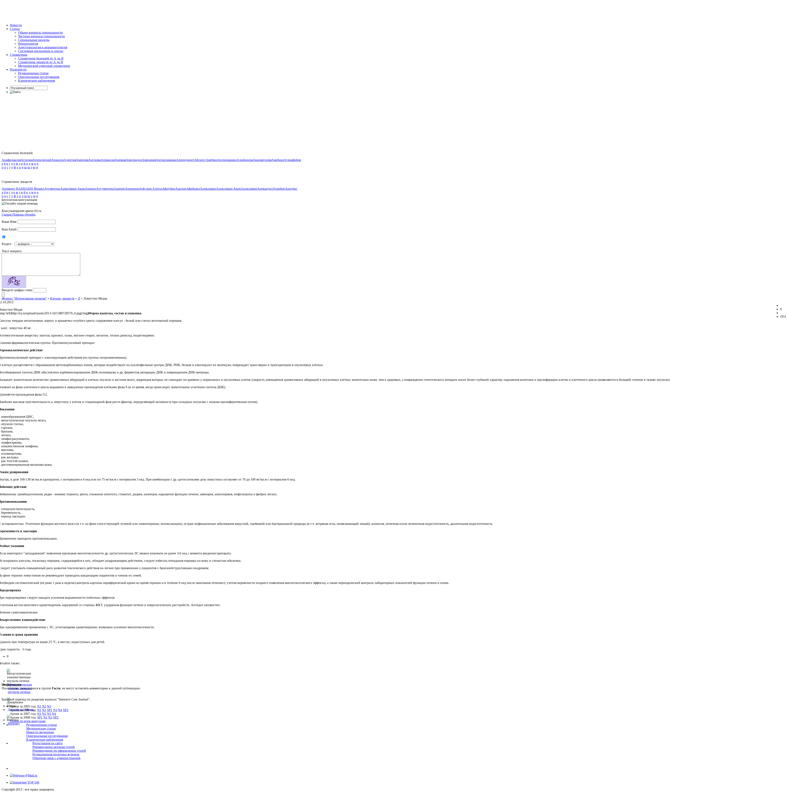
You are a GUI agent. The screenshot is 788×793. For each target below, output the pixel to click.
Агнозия (27, 160)
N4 (60, 710)
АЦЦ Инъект (35, 188)
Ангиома (94, 160)
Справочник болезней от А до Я (40, 58)
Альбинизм (245, 160)
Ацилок (180, 188)
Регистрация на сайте (47, 743)
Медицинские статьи (41, 728)
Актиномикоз (227, 160)
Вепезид (13, 723)
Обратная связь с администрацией (56, 758)
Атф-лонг (145, 188)
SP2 (65, 710)
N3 (49, 706)
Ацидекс (291, 188)
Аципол (90, 188)
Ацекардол (265, 188)
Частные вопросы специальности (41, 36)
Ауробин (279, 188)
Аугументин (105, 188)
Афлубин (168, 188)
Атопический (42, 160)
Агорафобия (292, 160)
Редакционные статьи (33, 73)
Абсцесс (200, 160)
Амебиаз (212, 160)
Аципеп (119, 188)
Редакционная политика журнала (55, 754)
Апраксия (108, 160)
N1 (39, 706)
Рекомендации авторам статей (53, 747)
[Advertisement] (76, 11)
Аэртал (157, 188)
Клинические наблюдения (36, 80)
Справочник (18, 54)
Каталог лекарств (62, 298)
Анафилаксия (11, 160)
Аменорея (149, 160)
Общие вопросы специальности (40, 32)
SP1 (49, 710)
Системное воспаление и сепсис (40, 51)
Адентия (70, 160)
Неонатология (28, 43)
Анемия (120, 160)
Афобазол (193, 188)
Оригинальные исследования (38, 77)
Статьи (15, 29)
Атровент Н (10, 188)
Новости (16, 25)
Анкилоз (58, 160)
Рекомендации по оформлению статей (59, 750)
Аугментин (52, 188)
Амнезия (82, 160)
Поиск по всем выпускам (27, 721)
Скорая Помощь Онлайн (18, 214)
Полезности (18, 69)
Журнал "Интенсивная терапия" (24, 298)
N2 (44, 706)
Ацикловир (208, 188)
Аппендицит (185, 160)
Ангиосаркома (166, 160)
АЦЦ (22, 188)
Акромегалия (262, 160)
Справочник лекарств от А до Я (40, 62)
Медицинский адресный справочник (44, 66)
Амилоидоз (134, 160)
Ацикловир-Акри (72, 188)
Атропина (132, 188)
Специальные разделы (33, 40)
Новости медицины (40, 732)
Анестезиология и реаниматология (42, 47)
